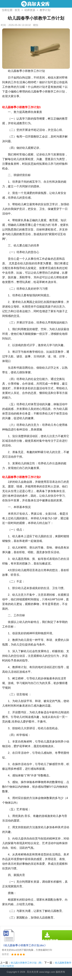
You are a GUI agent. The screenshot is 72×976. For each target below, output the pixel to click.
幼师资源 (29, 10)
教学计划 (45, 10)
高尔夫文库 (33, 972)
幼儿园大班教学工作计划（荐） (27, 962)
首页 (17, 10)
